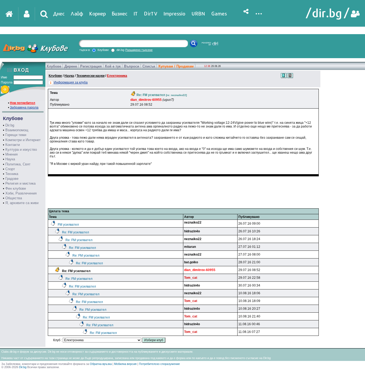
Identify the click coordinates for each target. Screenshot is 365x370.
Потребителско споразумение (159, 363)
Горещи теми (15, 135)
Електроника (117, 76)
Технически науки (90, 76)
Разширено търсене (139, 49)
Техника (11, 174)
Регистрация (91, 66)
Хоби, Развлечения (21, 193)
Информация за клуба (71, 82)
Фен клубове (15, 188)
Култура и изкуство (21, 150)
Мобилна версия (125, 363)
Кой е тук (113, 66)
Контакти (12, 145)
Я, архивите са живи (21, 203)
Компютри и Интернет (23, 140)
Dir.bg (9, 125)
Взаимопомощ (16, 130)
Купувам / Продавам (176, 66)
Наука (10, 159)
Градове (11, 179)
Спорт (10, 169)
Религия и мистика (20, 183)
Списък (148, 66)
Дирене (70, 66)
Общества (13, 198)
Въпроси (131, 66)
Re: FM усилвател (75, 232)
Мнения (11, 154)
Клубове (54, 66)
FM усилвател (68, 224)
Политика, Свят (17, 164)
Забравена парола (24, 107)
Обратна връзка (101, 363)
